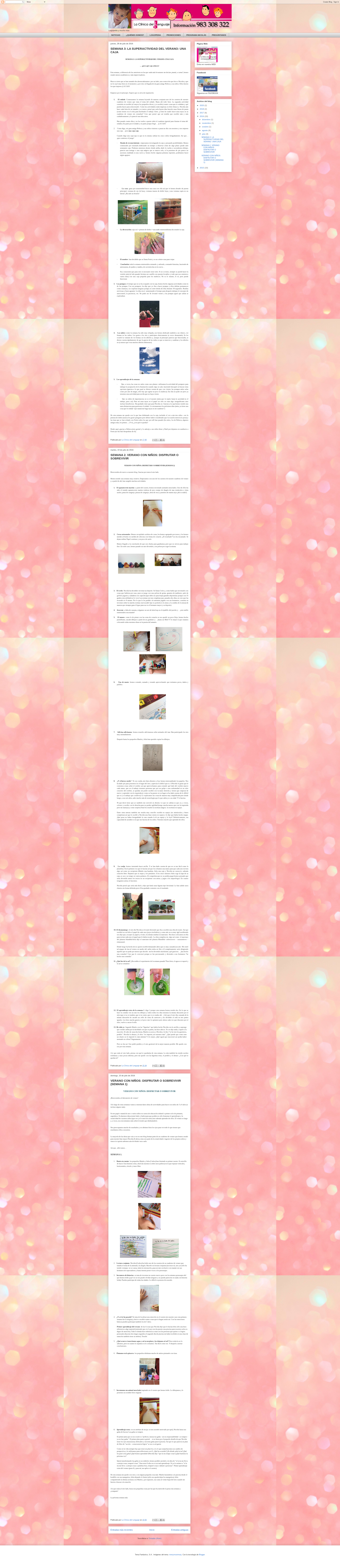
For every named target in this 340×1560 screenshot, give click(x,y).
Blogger (202, 1555)
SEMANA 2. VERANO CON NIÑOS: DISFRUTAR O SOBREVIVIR (210, 148)
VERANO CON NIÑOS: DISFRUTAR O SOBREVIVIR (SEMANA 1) (212, 158)
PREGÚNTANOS (219, 35)
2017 (202, 113)
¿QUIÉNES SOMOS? (135, 35)
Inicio (151, 1530)
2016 (202, 116)
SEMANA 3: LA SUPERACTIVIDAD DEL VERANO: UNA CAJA (212, 139)
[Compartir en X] (158, 440)
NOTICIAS (115, 35)
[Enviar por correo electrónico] (153, 440)
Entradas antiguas (179, 1530)
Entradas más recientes (121, 1530)
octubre (205, 127)
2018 (202, 109)
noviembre (206, 123)
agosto (205, 130)
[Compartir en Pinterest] (163, 440)
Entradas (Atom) (155, 1538)
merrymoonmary (175, 1555)
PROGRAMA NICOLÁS (196, 35)
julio (204, 134)
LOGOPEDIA (155, 35)
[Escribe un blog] (156, 440)
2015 (202, 168)
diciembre (206, 119)
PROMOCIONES (174, 35)
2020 (202, 105)
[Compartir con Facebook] (161, 440)
